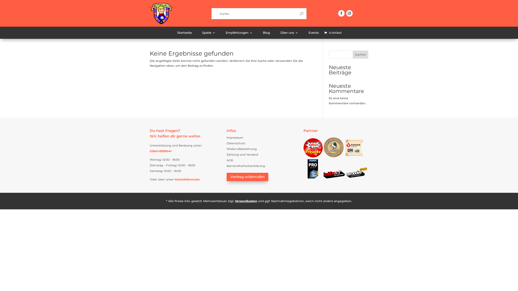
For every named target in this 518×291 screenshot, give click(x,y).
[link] (161, 23)
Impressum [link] (235, 137)
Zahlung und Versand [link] (242, 154)
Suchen (360, 54)
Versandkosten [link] (246, 201)
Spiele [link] (206, 33)
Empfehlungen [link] (237, 33)
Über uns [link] (287, 33)
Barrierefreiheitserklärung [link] (246, 166)
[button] (341, 13)
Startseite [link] (184, 33)
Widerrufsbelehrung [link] (242, 149)
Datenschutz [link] (236, 143)
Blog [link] (266, 33)
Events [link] (314, 33)
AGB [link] (230, 160)
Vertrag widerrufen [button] (247, 177)
